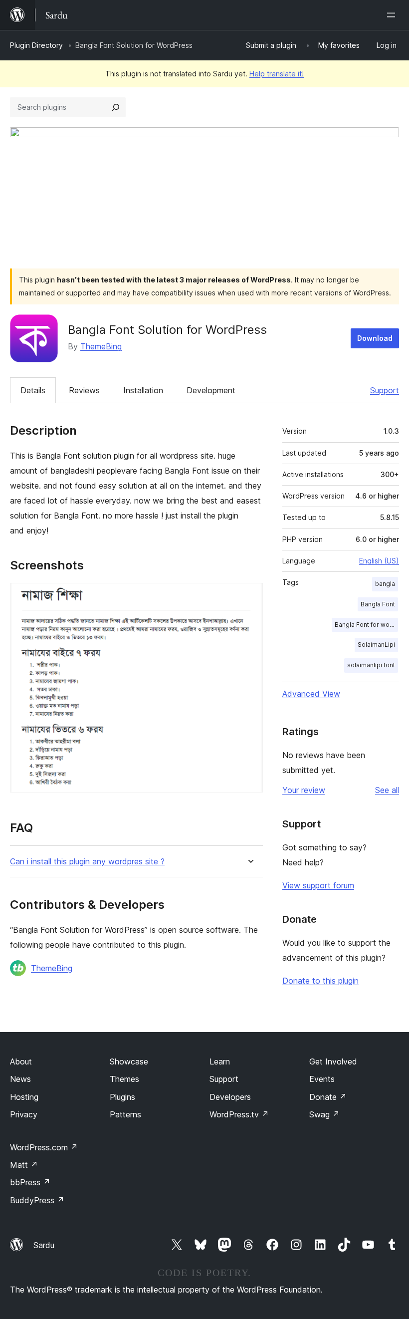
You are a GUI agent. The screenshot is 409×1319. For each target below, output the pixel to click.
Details (32, 390)
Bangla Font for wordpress (366, 624)
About (21, 1061)
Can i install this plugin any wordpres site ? (87, 861)
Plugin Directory (36, 45)
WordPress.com (44, 1147)
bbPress (30, 1182)
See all (387, 790)
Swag (324, 1114)
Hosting (24, 1097)
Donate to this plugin (320, 981)
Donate (328, 1097)
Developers (230, 1097)
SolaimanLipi (376, 644)
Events (322, 1079)
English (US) (379, 560)
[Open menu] (393, 15)
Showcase (129, 1061)
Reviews (84, 390)
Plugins (122, 1097)
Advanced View (311, 694)
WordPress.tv (239, 1114)
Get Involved (333, 1061)
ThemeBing (101, 346)
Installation (143, 390)
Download (375, 338)
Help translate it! (276, 73)
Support (384, 390)
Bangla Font (378, 604)
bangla (385, 583)
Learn (219, 1061)
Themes (124, 1079)
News (20, 1079)
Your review (303, 790)
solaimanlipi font (371, 665)
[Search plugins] (116, 107)
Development (211, 390)
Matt (24, 1165)
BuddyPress (37, 1200)
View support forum (318, 885)
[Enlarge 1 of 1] (249, 596)
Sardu (43, 1245)
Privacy (23, 1114)
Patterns (125, 1114)
